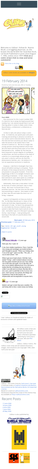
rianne (7, 226)
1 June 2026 (7, 409)
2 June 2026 (7, 407)
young (24, 226)
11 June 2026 (7, 403)
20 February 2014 (24, 220)
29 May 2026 (7, 411)
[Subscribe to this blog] (2, 64)
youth (19, 226)
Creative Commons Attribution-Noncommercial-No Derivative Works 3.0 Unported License (19, 387)
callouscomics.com (21, 391)
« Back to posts (6, 232)
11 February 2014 (12, 222)
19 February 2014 (14, 81)
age (14, 226)
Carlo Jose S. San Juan (28, 383)
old (11, 226)
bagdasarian (5, 228)
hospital (13, 228)
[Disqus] (18, 262)
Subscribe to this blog (12, 63)
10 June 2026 (7, 405)
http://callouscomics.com (20, 394)
